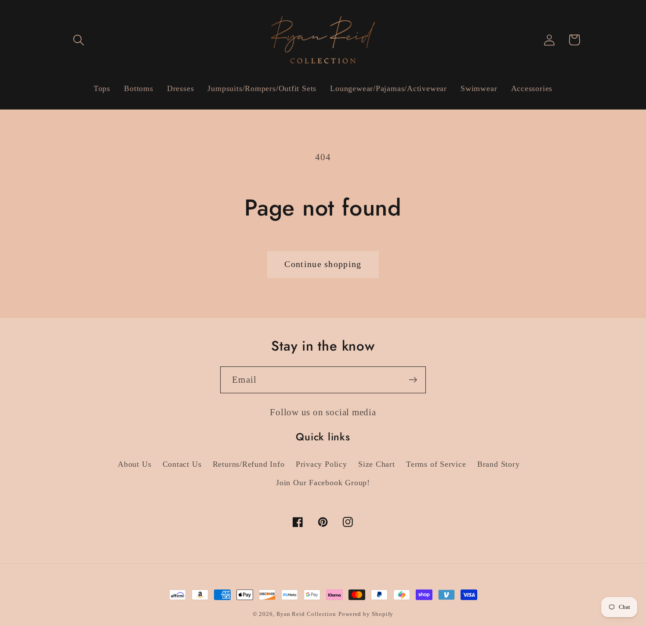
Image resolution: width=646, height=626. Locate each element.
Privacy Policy (321, 464)
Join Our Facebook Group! (323, 482)
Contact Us (182, 464)
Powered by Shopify (365, 614)
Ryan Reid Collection (306, 614)
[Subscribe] (412, 379)
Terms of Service (436, 464)
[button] (78, 39)
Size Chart (376, 464)
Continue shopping (322, 264)
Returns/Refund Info (249, 464)
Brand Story (498, 464)
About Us (134, 464)
